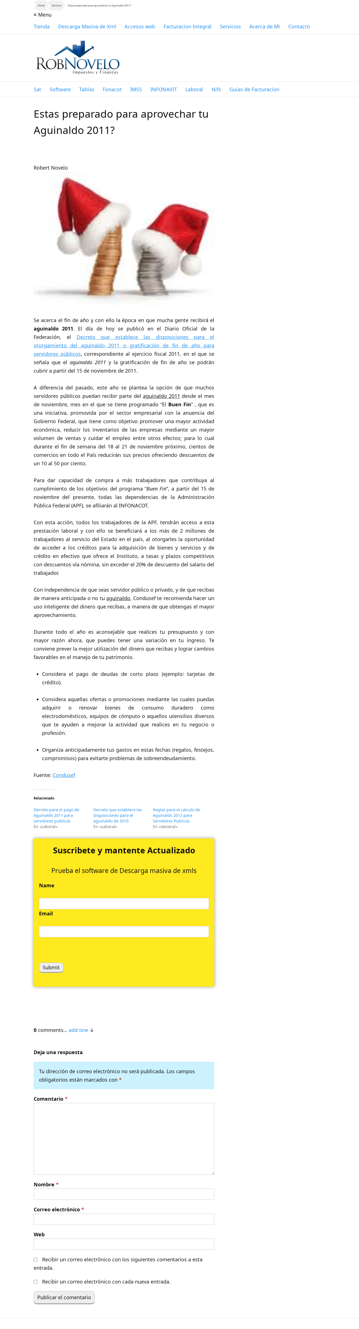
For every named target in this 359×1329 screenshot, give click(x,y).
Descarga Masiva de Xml (87, 26)
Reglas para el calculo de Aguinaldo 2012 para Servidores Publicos (176, 815)
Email (46, 913)
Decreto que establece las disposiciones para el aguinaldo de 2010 (117, 815)
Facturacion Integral (187, 26)
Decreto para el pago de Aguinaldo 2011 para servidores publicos (56, 815)
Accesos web (140, 26)
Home (41, 5)
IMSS (136, 89)
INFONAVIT (163, 89)
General (56, 5)
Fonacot (112, 89)
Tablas (86, 89)
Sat (37, 89)
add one (78, 1030)
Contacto (299, 26)
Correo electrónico (59, 1209)
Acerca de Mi (264, 26)
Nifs (216, 89)
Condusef (64, 775)
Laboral (194, 89)
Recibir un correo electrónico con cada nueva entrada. (106, 1281)
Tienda (42, 26)
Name (46, 885)
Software (60, 89)
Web (39, 1234)
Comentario (51, 1098)
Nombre (46, 1184)
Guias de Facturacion (254, 89)
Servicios (230, 26)
